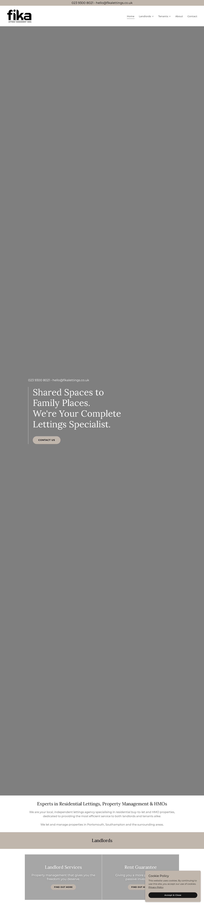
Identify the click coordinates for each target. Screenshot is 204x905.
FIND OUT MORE (63, 887)
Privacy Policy (155, 887)
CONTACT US (46, 440)
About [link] (179, 16)
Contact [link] (192, 16)
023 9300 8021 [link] (39, 380)
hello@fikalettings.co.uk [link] (70, 380)
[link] (19, 15)
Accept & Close (172, 895)
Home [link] (130, 16)
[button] (146, 16)
